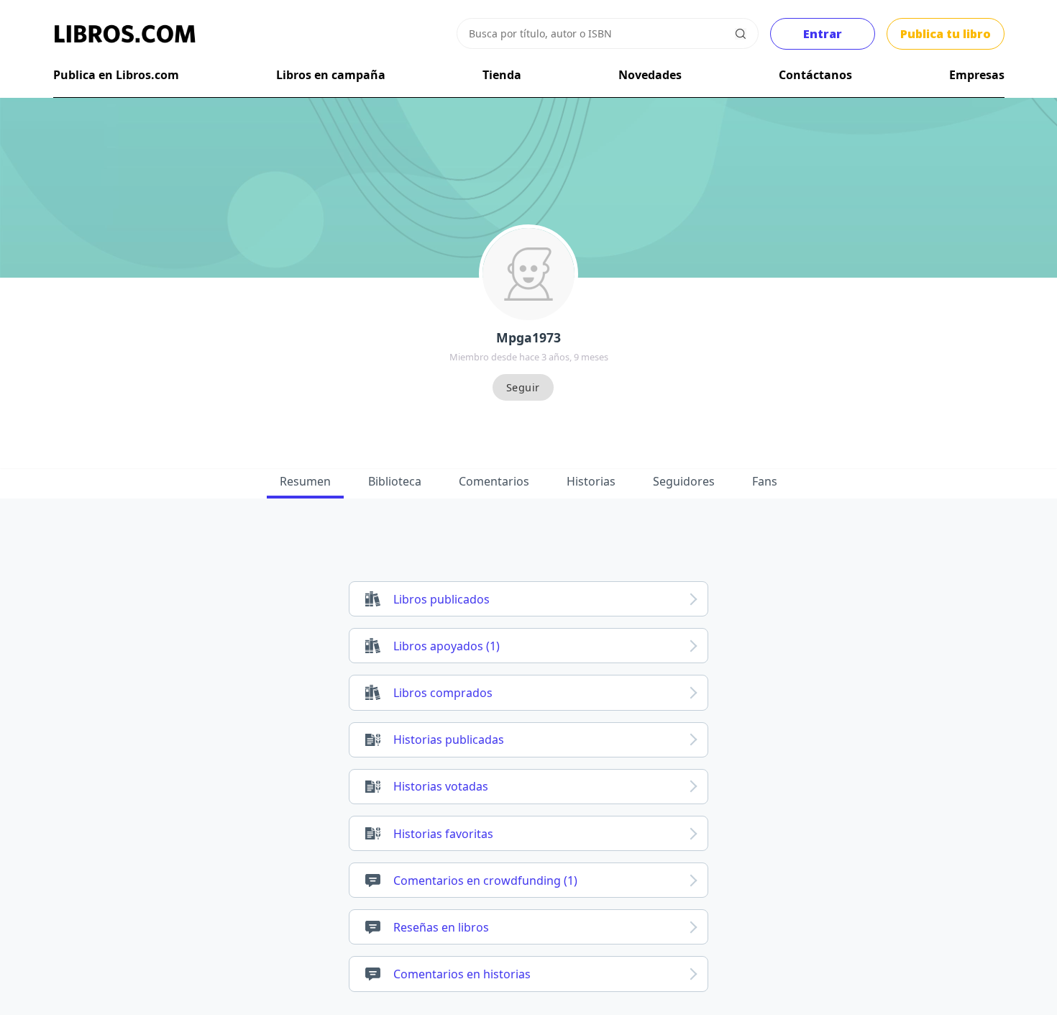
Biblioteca (394, 481)
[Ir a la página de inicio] (125, 34)
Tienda (501, 75)
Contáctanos (815, 75)
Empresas (977, 75)
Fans (764, 481)
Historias (591, 481)
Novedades (650, 75)
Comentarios (494, 481)
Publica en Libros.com (116, 75)
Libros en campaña (330, 75)
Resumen (305, 481)
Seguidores (684, 481)
